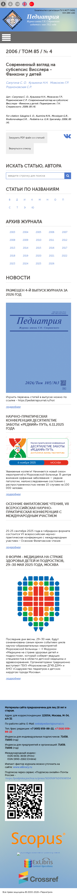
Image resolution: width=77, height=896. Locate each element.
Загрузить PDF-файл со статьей (26, 137)
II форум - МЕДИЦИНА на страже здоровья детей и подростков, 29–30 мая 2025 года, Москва (35, 561)
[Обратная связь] (17, 4)
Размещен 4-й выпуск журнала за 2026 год (37, 292)
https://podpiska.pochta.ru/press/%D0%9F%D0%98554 (38, 778)
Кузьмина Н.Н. (38, 82)
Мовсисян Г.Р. (59, 82)
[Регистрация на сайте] (3, 4)
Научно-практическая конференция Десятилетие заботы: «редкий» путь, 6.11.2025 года (35, 422)
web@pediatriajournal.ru (49, 723)
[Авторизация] (10, 4)
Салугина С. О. (16, 82)
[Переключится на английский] (24, 4)
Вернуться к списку (20, 148)
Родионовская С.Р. (19, 87)
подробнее (13, 406)
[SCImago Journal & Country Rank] (38, 852)
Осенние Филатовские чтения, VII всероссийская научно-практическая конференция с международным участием (37, 510)
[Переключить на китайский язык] (31, 4)
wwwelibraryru (22, 767)
